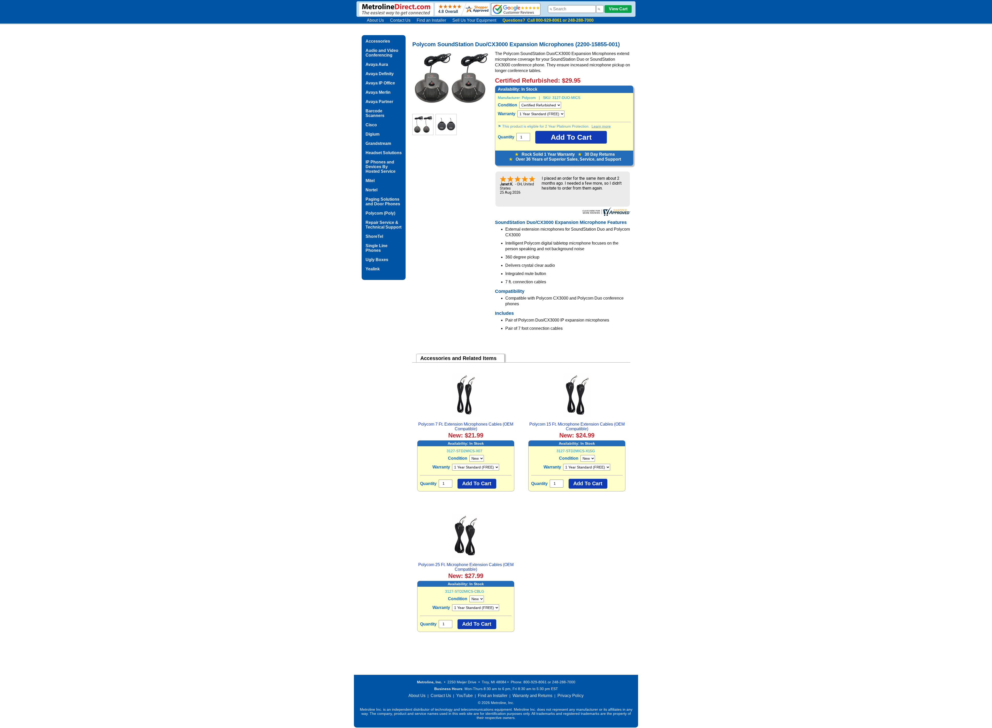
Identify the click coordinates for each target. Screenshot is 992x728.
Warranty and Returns (532, 695)
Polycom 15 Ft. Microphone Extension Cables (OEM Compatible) (577, 426)
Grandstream (378, 143)
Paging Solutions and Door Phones (383, 201)
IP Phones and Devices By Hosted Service (381, 167)
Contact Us (400, 20)
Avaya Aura (377, 64)
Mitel (370, 180)
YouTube (464, 695)
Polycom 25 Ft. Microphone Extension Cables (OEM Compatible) (466, 567)
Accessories (378, 41)
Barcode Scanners (375, 113)
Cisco (371, 125)
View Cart (618, 9)
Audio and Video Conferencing (382, 52)
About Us (375, 20)
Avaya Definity (380, 74)
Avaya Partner (379, 101)
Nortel (371, 190)
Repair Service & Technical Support (383, 224)
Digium (372, 134)
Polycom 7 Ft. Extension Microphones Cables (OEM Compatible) (465, 426)
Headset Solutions (384, 153)
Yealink (373, 269)
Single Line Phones (377, 248)
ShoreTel (374, 236)
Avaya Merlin (378, 92)
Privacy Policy (570, 695)
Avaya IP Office (380, 83)
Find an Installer (431, 20)
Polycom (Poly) (380, 213)
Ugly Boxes (377, 259)
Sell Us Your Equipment (474, 20)
